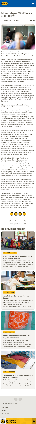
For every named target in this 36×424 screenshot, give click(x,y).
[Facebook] (16, 399)
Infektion (29, 220)
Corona (17, 220)
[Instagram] (20, 399)
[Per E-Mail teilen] (24, 214)
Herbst (23, 220)
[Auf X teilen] (16, 214)
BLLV (11, 220)
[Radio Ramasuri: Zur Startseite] (15, 3)
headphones (31, 20)
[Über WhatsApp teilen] (20, 214)
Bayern (6, 220)
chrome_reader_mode (34, 20)
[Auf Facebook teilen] (11, 214)
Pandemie (18, 223)
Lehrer (11, 223)
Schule (24, 223)
